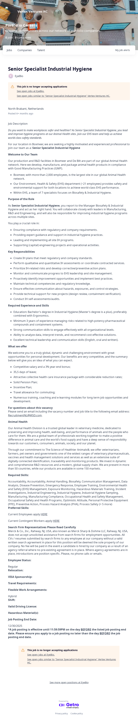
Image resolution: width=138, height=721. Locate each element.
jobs (9, 50)
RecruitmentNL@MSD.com (25, 415)
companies (25, 50)
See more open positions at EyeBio (69, 682)
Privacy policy (61, 713)
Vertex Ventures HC (32, 11)
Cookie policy (77, 713)
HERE (44, 514)
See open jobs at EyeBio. (30, 91)
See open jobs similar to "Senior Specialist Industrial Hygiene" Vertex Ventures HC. (63, 95)
